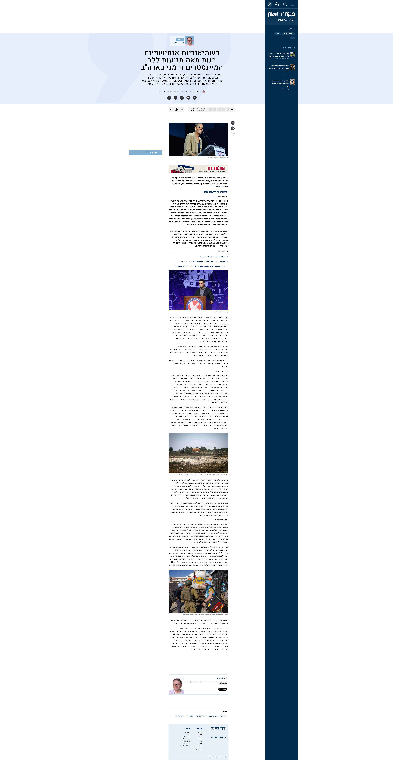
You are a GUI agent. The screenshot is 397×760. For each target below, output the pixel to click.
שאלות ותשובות (185, 745)
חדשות (200, 732)
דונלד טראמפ (289, 34)
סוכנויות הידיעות (284, 59)
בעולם (180, 39)
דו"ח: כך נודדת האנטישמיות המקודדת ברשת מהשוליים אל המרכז (279, 84)
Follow (223, 689)
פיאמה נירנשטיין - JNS (282, 74)
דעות (200, 734)
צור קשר (187, 732)
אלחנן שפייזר (178, 43)
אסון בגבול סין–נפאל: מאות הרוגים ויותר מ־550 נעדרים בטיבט (203, 261)
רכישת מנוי (186, 737)
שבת (200, 743)
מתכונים (199, 747)
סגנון (200, 745)
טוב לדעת (199, 750)
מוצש (200, 741)
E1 (293, 38)
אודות (188, 734)
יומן (201, 737)
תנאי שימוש (186, 743)
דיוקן (200, 739)
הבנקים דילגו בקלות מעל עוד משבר (212, 256)
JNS (288, 89)
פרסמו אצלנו (186, 739)
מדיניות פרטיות (185, 741)
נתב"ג (278, 34)
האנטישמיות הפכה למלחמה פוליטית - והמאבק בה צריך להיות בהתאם (278, 68)
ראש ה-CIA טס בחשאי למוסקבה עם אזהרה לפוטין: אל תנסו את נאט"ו (200, 266)
